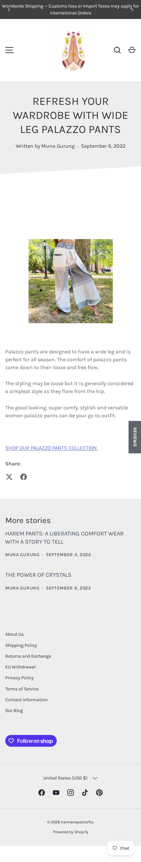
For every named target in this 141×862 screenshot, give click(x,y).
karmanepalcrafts (77, 822)
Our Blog (14, 710)
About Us (14, 634)
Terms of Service (22, 689)
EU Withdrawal (20, 667)
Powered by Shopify (70, 832)
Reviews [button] (135, 437)
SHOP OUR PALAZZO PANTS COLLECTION (51, 448)
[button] (132, 50)
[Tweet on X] (9, 477)
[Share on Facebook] (23, 477)
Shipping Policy (21, 645)
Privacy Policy (19, 678)
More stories (28, 520)
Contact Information (26, 700)
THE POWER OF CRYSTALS (38, 575)
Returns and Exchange (28, 656)
